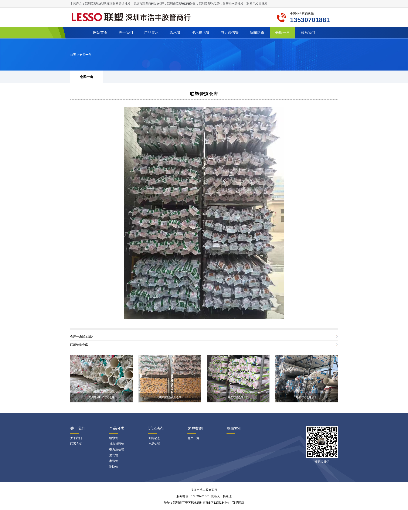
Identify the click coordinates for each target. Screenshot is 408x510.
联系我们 (308, 33)
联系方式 (76, 443)
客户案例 (195, 428)
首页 (73, 54)
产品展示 (151, 33)
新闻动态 (257, 33)
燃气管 (113, 455)
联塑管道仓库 (204, 94)
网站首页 (100, 33)
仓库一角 (282, 33)
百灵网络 (238, 502)
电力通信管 (230, 33)
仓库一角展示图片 (82, 336)
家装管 (113, 461)
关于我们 (126, 33)
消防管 (113, 466)
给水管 (175, 33)
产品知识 (154, 443)
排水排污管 (200, 33)
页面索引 (234, 428)
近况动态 (156, 428)
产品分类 (117, 428)
